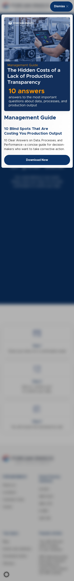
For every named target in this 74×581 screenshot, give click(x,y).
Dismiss (59, 6)
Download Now (37, 160)
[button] (6, 574)
